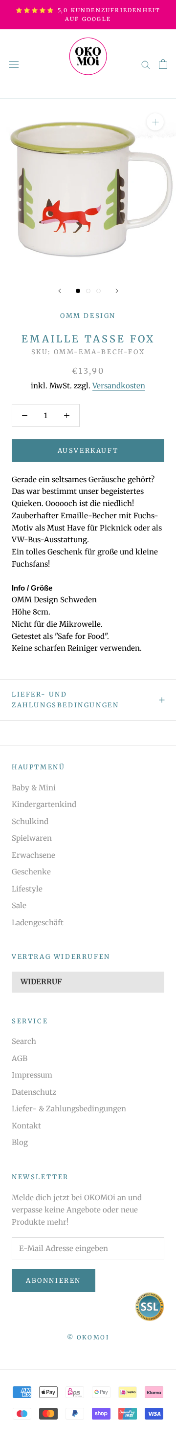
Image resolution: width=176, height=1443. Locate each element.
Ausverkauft (88, 450)
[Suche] (145, 64)
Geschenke (31, 871)
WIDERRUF (41, 981)
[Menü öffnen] (14, 64)
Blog (20, 1142)
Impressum (32, 1075)
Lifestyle (27, 888)
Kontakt (26, 1125)
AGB (19, 1058)
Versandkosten (118, 385)
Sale (19, 905)
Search (24, 1041)
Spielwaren (32, 838)
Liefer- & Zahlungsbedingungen (69, 1108)
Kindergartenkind (44, 804)
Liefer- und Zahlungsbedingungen (65, 699)
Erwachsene (33, 855)
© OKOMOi (88, 1337)
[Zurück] (59, 291)
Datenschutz (34, 1092)
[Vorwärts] (116, 291)
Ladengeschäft (38, 922)
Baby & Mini (34, 787)
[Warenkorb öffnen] (163, 64)
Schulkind (30, 821)
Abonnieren (53, 1280)
